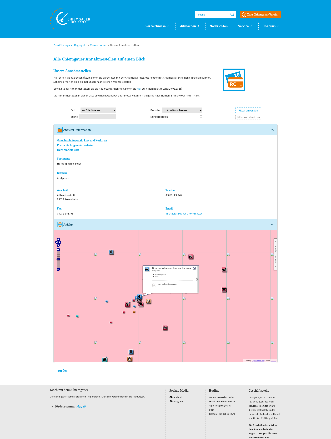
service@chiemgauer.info (262, 405)
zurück (62, 370)
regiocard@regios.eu (220, 405)
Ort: (73, 110)
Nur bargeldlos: (159, 116)
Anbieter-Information (77, 129)
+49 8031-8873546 (226, 413)
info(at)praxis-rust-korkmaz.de (184, 213)
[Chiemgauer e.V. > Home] (70, 19)
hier (139, 88)
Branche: (155, 110)
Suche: (74, 116)
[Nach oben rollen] (323, 431)
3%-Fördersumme (62, 406)
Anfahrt (68, 224)
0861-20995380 (260, 401)
